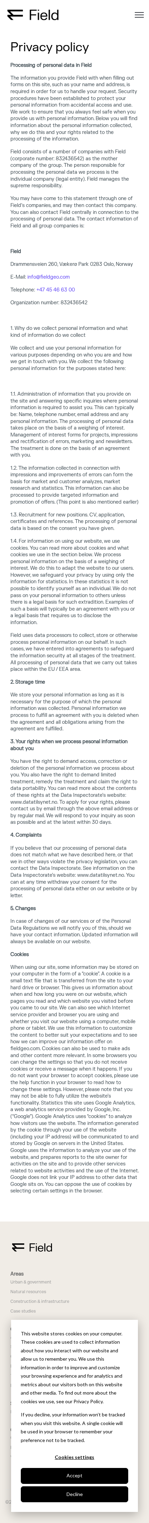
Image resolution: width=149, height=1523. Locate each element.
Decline (75, 1494)
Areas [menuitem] (17, 1274)
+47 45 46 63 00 (55, 290)
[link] (33, 14)
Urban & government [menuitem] (30, 1282)
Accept (74, 1475)
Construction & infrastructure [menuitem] (39, 1301)
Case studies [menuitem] (23, 1311)
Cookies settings (74, 1457)
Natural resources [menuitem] (28, 1292)
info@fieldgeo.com (48, 277)
